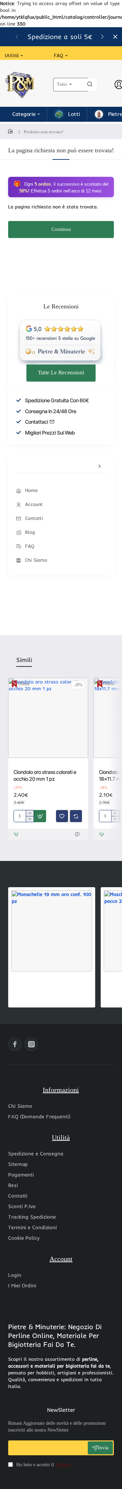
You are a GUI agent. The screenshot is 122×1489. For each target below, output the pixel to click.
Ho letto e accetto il (43, 1464)
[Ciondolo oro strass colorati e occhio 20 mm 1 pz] (48, 718)
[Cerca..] (90, 84)
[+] (30, 813)
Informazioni (61, 1090)
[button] (40, 816)
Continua (61, 229)
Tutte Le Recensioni (61, 372)
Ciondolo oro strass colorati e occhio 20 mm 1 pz (45, 775)
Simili (24, 660)
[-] (30, 819)
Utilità (61, 1137)
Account (61, 1259)
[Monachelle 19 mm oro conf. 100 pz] (51, 930)
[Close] (115, 37)
